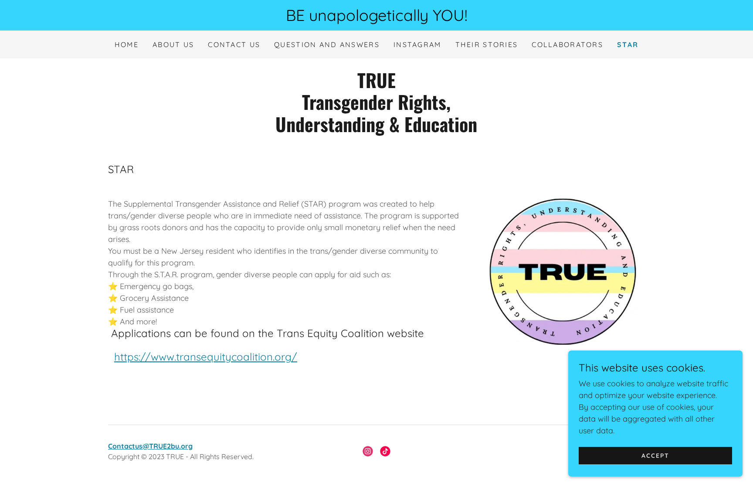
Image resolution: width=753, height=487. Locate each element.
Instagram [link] (417, 44)
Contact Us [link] (234, 44)
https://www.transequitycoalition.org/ (205, 356)
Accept (655, 456)
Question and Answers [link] (327, 44)
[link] (376, 129)
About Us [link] (173, 44)
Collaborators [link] (567, 44)
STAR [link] (627, 44)
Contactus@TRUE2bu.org (150, 446)
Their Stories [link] (486, 44)
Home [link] (127, 44)
